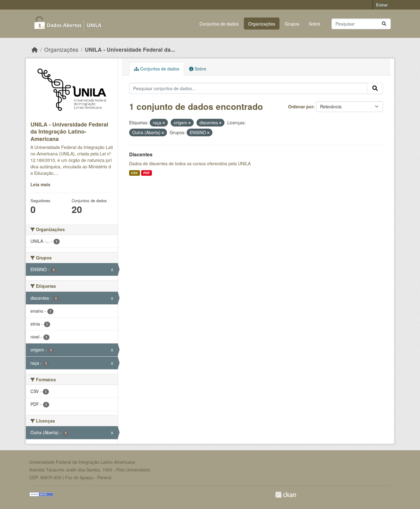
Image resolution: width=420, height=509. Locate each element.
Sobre (314, 24)
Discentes (141, 154)
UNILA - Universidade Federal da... (130, 49)
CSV (134, 172)
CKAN (285, 494)
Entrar (382, 5)
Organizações (261, 24)
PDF (146, 172)
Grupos (292, 24)
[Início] (35, 49)
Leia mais (40, 184)
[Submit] (384, 23)
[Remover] (164, 122)
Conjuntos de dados (219, 24)
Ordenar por (300, 106)
